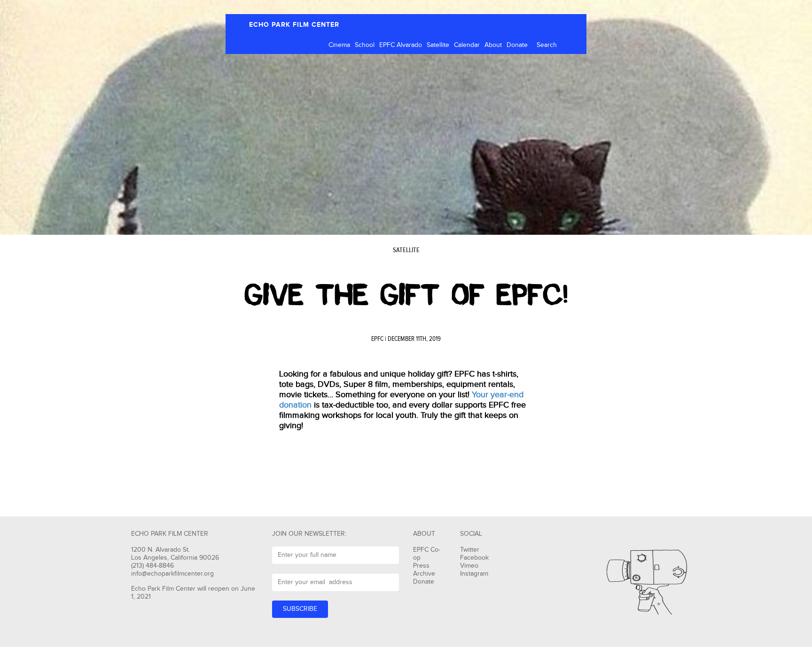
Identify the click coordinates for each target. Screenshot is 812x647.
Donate (517, 45)
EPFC (377, 339)
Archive (424, 574)
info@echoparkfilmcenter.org (172, 574)
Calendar (467, 45)
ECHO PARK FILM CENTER (294, 25)
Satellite (438, 45)
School (365, 45)
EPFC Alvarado (400, 45)
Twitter (469, 550)
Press (421, 566)
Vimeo (469, 566)
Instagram (474, 574)
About (493, 45)
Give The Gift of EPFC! (406, 295)
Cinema (339, 45)
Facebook (474, 558)
